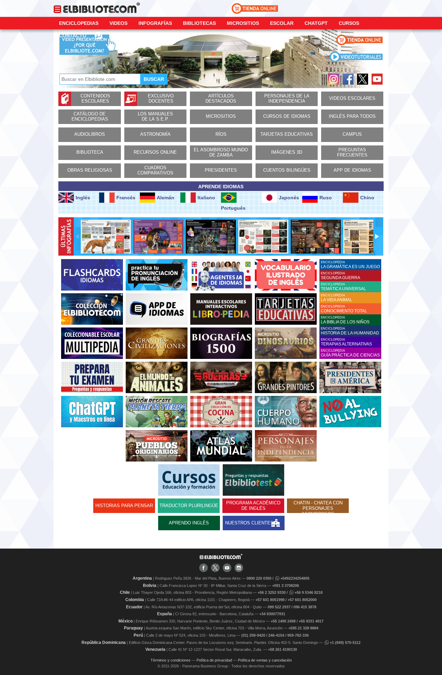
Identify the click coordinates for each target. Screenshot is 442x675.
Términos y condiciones (171, 660)
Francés (125, 197)
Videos (118, 23)
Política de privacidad (214, 660)
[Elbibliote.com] (221, 558)
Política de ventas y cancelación (265, 660)
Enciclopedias (78, 23)
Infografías (155, 23)
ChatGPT (316, 23)
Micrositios (243, 23)
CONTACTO (72, 35)
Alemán (165, 197)
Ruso (325, 197)
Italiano (206, 197)
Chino (367, 197)
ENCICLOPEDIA (350, 264)
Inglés (83, 197)
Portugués (233, 208)
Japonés (289, 197)
